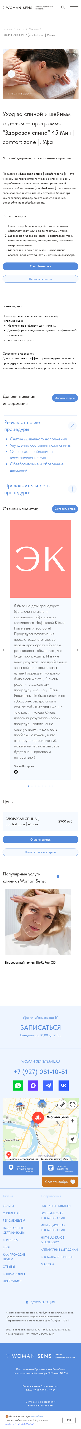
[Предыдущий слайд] (3, 650)
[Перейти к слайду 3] (35, 786)
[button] (65, 398)
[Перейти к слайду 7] (49, 786)
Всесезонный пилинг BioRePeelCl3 (30, 962)
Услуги (20, 29)
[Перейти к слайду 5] (42, 786)
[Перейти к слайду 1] (28, 786)
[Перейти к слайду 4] (39, 786)
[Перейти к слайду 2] (32, 786)
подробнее (37, 1416)
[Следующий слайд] (77, 650)
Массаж (34, 29)
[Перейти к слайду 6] (45, 786)
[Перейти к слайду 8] (52, 786)
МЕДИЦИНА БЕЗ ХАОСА (19, 1423)
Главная (7, 29)
